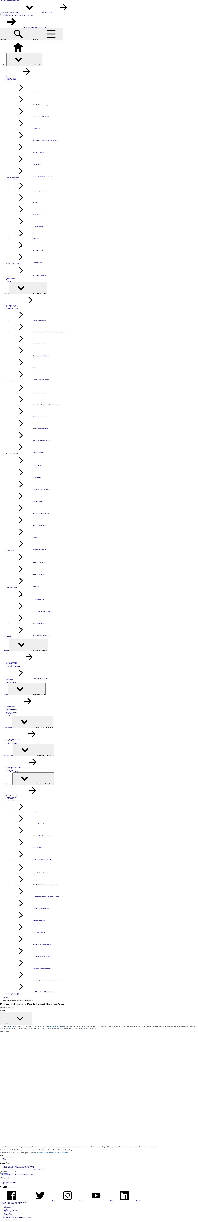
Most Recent (3, 1171)
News (4, 1157)
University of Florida (46, 12)
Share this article (5, 1023)
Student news (10, 1157)
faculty (4, 1159)
